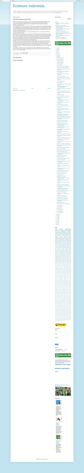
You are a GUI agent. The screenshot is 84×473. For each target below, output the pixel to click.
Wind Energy (67, 298)
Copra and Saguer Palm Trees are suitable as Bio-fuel (62, 125)
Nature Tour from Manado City (61, 37)
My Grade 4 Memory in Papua (62, 123)
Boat (63, 246)
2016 (57, 218)
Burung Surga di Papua (61, 156)
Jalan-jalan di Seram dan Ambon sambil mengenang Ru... (63, 153)
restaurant (66, 313)
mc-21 (70, 309)
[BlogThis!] (24, 53)
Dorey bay (56, 270)
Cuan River (67, 269)
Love (60, 280)
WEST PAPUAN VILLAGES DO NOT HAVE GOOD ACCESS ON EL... (63, 115)
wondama (67, 319)
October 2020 (59, 60)
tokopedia (69, 316)
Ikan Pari (67, 274)
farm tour (62, 306)
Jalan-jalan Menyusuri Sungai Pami (63, 184)
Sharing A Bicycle (60, 82)
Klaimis (56, 278)
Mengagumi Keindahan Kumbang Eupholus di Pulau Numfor (62, 189)
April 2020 (59, 208)
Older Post (49, 88)
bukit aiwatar (57, 302)
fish (63, 239)
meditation (56, 310)
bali (61, 234)
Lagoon (65, 278)
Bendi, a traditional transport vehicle (63, 108)
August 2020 (59, 63)
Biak (57, 265)
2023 (57, 52)
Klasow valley (65, 237)
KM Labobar (65, 276)
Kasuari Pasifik (57, 277)
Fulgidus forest (61, 271)
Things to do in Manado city (60, 30)
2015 (57, 220)
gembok (67, 306)
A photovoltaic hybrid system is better (63, 96)
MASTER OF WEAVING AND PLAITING (63, 116)
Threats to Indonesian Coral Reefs (62, 67)
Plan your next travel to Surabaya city (63, 66)
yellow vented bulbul (59, 320)
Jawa (70, 275)
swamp (70, 315)
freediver (65, 306)
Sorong (68, 233)
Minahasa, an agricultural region (62, 120)
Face (64, 270)
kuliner (56, 309)
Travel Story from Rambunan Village (63, 77)
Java (68, 275)
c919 (64, 303)
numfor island (67, 311)
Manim (58, 282)
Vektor (64, 297)
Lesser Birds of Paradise (61, 159)
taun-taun (56, 316)
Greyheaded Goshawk (58, 272)
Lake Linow (56, 247)
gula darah (56, 307)
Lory (59, 280)
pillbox (56, 313)
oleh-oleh (56, 312)
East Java (59, 270)
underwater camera (65, 261)
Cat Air (65, 268)
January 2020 (59, 212)
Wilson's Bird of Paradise (61, 298)
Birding (69, 230)
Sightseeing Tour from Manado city (62, 38)
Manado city (60, 240)
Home (32, 88)
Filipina (56, 242)
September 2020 (60, 62)
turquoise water (69, 317)
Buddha (61, 267)
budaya (70, 301)
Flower (56, 244)
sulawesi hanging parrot (58, 315)
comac (64, 304)
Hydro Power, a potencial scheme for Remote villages (63, 127)
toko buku (66, 316)
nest (70, 310)
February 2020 (59, 211)
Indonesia (63, 235)
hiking (66, 245)
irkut (70, 307)
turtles (56, 318)
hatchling (62, 307)
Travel (67, 240)
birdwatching (63, 231)
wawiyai (70, 318)
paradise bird (69, 245)
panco (63, 312)
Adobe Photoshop (62, 262)
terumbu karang (60, 246)
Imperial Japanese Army (61, 275)
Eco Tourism (69, 243)
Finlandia (66, 270)
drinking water (69, 305)
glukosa (70, 306)
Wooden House (68, 244)
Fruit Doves (56, 271)
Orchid (58, 242)
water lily (63, 318)
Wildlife (56, 298)
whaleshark (56, 319)
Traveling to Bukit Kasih (61, 81)
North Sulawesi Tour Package (61, 25)
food (68, 242)
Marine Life (64, 240)
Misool (64, 283)
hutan (70, 242)
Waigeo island (61, 242)
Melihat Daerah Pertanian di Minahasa (63, 203)
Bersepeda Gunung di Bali (61, 173)
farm (59, 306)
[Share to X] (25, 53)
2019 (57, 214)
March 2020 (59, 209)
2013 (57, 221)
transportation (62, 317)
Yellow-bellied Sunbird (65, 299)
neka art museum (67, 310)
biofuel (67, 238)
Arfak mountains (58, 234)
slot (59, 314)
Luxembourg (63, 280)
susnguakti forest (68, 239)
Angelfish (63, 263)
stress (68, 314)
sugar (70, 314)
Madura (66, 280)
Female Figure (69, 246)
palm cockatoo (60, 312)
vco (57, 318)
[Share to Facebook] (26, 53)
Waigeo (64, 238)
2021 (57, 55)
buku (60, 302)
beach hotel (64, 300)
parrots (65, 312)
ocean (70, 311)
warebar (61, 318)
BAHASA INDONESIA (62, 368)
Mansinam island (59, 244)
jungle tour (66, 308)
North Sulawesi (64, 233)
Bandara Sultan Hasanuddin (62, 264)
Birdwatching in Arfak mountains (62, 155)
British (68, 266)
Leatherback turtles (62, 279)
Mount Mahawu (66, 247)
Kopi (62, 278)
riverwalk (56, 246)
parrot (58, 260)
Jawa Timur (56, 276)
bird (70, 233)
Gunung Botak (64, 272)
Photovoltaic (64, 244)
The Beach (69, 296)
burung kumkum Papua (64, 302)
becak (67, 300)
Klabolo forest (69, 277)
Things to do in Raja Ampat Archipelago (63, 143)
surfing (66, 315)
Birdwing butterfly (65, 265)
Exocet (62, 270)
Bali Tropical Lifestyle (60, 94)
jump (62, 308)
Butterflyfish (56, 268)
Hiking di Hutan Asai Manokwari (62, 171)
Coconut (64, 269)
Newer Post (15, 88)
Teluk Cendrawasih (64, 296)
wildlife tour (60, 319)
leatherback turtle (57, 259)
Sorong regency (59, 238)
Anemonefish (59, 263)
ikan (69, 307)
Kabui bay (69, 276)
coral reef (57, 231)
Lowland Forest (61, 247)
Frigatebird (69, 270)
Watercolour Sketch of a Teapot (62, 104)
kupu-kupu (58, 309)
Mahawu (61, 281)
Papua (59, 233)
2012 (57, 223)
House (56, 274)
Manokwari (57, 230)
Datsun (70, 269)
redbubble (60, 260)
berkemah (69, 300)
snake (66, 260)
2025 (57, 49)
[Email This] (22, 53)
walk (59, 318)
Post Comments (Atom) (21, 90)
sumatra (63, 315)
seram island (57, 314)
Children (67, 268)
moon (62, 310)
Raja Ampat (59, 229)
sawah (63, 260)
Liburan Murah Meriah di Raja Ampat (63, 147)
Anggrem (66, 263)
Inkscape (66, 275)
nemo (62, 259)
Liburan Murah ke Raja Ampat (62, 197)
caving (66, 303)
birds (56, 245)
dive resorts (65, 305)
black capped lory (57, 301)
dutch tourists (57, 306)
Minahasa (66, 230)
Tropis (62, 297)
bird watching (66, 242)
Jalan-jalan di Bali (60, 174)
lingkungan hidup (63, 309)
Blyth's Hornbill (60, 266)
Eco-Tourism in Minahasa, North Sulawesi (64, 137)
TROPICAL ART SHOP (63, 364)
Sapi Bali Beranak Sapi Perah (62, 121)
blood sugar (62, 301)
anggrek (60, 300)
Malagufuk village (68, 281)
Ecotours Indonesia (28, 6)
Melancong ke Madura (60, 202)
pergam (67, 312)
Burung (65, 246)
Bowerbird (65, 266)
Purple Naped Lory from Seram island (63, 170)
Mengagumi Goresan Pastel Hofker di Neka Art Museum (63, 178)
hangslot (60, 307)
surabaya (65, 243)
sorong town (61, 314)
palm (63, 259)
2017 (57, 217)
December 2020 (60, 57)
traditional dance (57, 317)
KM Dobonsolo (61, 276)
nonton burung (62, 311)
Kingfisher (67, 234)
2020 (57, 56)
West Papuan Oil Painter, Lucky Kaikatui (63, 133)
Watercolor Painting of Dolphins (62, 151)
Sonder (61, 236)
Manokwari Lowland (63, 282)
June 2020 (59, 205)
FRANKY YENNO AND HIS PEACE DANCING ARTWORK (63, 87)
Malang (56, 282)
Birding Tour (60, 241)
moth (63, 310)
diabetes (62, 305)
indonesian (17, 54)
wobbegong (63, 319)
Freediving (65, 236)
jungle (64, 308)
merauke (59, 310)
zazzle (58, 262)
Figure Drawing (68, 241)
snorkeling (62, 230)
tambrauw (59, 235)
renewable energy (61, 243)
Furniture (65, 271)
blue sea (65, 301)
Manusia (67, 282)
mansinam (56, 243)
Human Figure (59, 274)
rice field (69, 313)
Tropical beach (59, 297)
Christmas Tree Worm (60, 269)
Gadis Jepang (69, 271)
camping (58, 245)
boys (68, 301)
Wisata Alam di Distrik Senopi (62, 195)
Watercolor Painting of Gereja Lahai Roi (63, 150)
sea (64, 260)
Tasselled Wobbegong (58, 296)
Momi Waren (67, 283)
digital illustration (62, 245)
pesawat (70, 312)
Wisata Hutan (59, 299)
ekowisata (64, 234)
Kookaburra (59, 278)
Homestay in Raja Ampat (62, 273)
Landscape (56, 279)
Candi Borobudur (61, 268)
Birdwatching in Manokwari (61, 148)
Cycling (61, 237)
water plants (67, 318)
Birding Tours (60, 265)
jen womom (59, 308)
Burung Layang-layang (67, 267)
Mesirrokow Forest (60, 283)
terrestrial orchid (60, 316)
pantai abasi (67, 259)
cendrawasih (69, 231)
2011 (57, 224)
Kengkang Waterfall (63, 277)
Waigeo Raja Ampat (68, 297)
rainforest (64, 232)
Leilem (67, 279)
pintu (58, 313)
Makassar (64, 281)
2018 (57, 215)
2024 (57, 50)
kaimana (70, 308)
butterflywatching (60, 303)
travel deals (69, 260)
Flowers (56, 240)
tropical (65, 317)
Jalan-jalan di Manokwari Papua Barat (63, 158)
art (61, 233)
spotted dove (65, 314)
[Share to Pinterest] (27, 53)
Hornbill (70, 273)
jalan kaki (56, 308)
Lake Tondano (68, 278)
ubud (60, 261)
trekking (56, 261)
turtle (58, 261)
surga (68, 315)
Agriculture (66, 262)
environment (61, 239)
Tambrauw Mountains (58, 232)
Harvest (68, 272)
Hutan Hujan (64, 274)
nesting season (57, 311)
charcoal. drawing (60, 304)
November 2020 (60, 59)
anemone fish (57, 300)
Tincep (56, 297)
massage (67, 309)
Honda (67, 273)
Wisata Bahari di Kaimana (61, 176)
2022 (57, 53)
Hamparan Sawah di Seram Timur (62, 198)
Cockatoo (64, 241)
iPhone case (66, 307)
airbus (70, 299)
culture (67, 304)
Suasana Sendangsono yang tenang (63, 190)
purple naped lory (62, 313)
